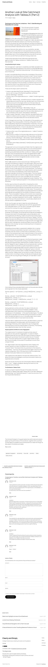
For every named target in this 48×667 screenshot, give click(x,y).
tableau (37, 453)
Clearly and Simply (7, 2)
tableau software (9, 455)
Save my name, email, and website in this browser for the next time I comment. (20, 593)
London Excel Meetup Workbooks (11, 620)
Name (6, 577)
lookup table (26, 453)
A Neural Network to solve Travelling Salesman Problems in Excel (19, 627)
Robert (10, 17)
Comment (7, 563)
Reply (10, 492)
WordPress (44, 664)
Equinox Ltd (24, 31)
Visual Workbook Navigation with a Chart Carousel (15, 623)
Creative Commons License (19, 648)
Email (6, 583)
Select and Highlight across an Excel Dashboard (15, 616)
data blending (19, 453)
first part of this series (29, 33)
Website (6, 588)
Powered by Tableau (35, 436)
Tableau (13, 17)
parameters (32, 453)
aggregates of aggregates (10, 453)
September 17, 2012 (12, 480)
